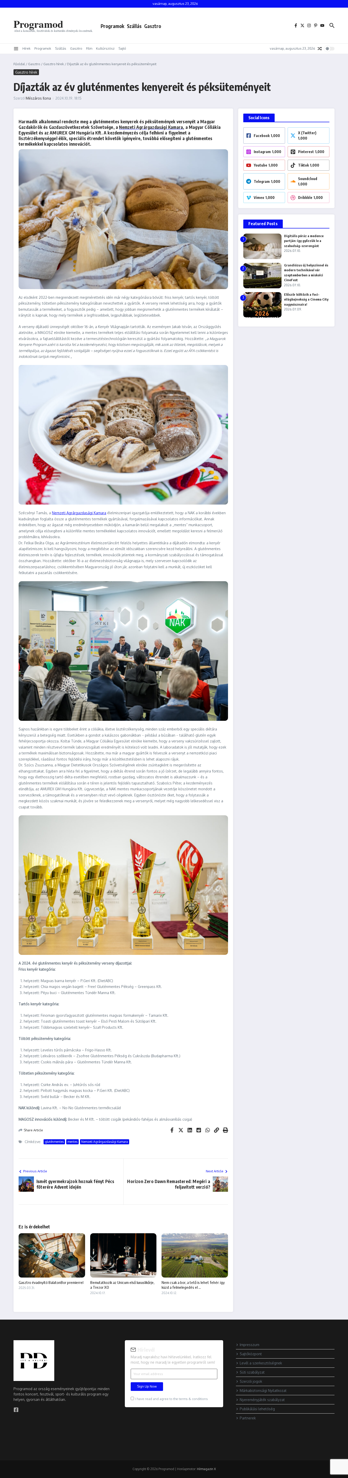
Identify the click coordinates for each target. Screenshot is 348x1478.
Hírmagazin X (206, 1469)
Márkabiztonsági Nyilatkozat (263, 1390)
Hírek (26, 48)
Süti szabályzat (252, 1372)
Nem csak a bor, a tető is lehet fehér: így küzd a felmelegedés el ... (193, 1285)
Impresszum (249, 1345)
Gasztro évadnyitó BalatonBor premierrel (51, 1282)
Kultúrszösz (105, 48)
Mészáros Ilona (38, 98)
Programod (38, 23)
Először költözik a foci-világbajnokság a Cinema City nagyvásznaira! (306, 299)
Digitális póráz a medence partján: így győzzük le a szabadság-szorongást (304, 241)
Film (89, 48)
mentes (72, 1142)
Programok (112, 26)
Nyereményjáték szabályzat (262, 1400)
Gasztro (152, 26)
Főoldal (19, 64)
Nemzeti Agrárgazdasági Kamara (151, 127)
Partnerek (248, 1418)
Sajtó (122, 48)
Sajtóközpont (251, 1354)
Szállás (134, 26)
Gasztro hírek (53, 64)
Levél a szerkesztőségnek (261, 1363)
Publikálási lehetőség (257, 1409)
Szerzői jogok (251, 1381)
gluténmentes (54, 1142)
